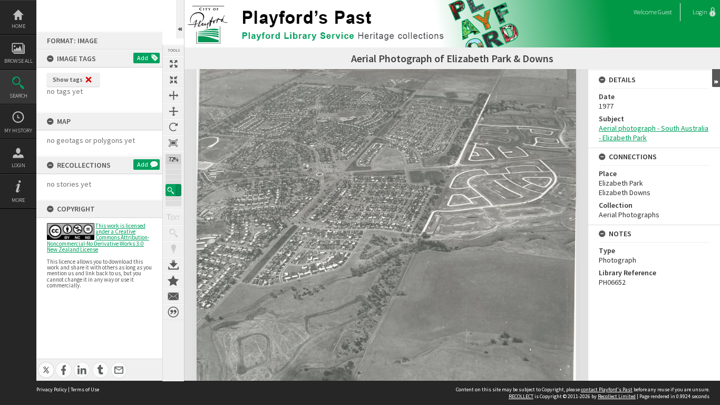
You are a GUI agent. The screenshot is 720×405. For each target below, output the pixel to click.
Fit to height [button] (173, 111)
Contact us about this (173, 296)
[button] (173, 190)
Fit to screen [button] (173, 80)
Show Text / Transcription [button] (173, 217)
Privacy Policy (51, 389)
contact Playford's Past (607, 389)
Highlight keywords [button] (173, 249)
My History (18, 130)
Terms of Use (85, 389)
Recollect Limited (617, 396)
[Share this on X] (46, 364)
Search (18, 95)
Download (173, 265)
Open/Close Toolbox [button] (180, 19)
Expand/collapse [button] (716, 78)
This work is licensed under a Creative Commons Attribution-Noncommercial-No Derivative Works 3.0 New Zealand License (98, 237)
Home (18, 26)
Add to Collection (173, 280)
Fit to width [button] (173, 95)
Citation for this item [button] (173, 312)
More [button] (18, 200)
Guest (665, 12)
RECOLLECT (521, 396)
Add (142, 58)
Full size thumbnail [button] (173, 64)
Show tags (68, 79)
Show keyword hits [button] (173, 233)
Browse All (18, 60)
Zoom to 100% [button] (173, 143)
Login (18, 165)
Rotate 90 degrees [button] (173, 127)
